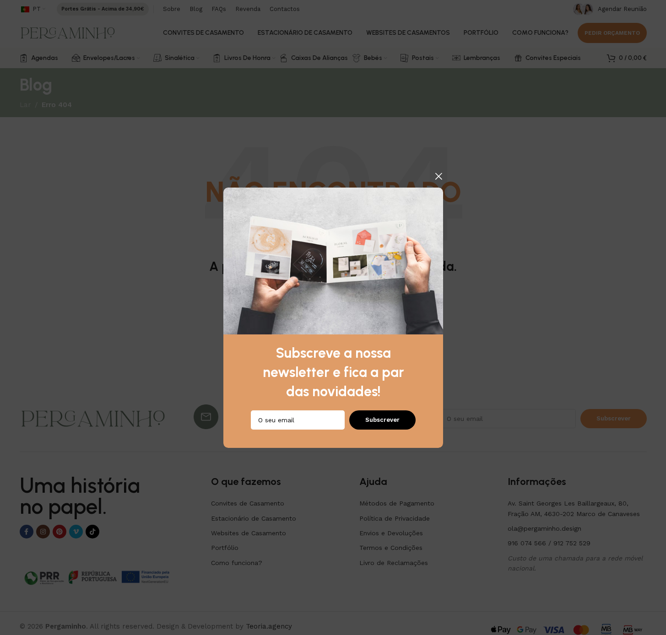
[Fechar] (438, 176)
